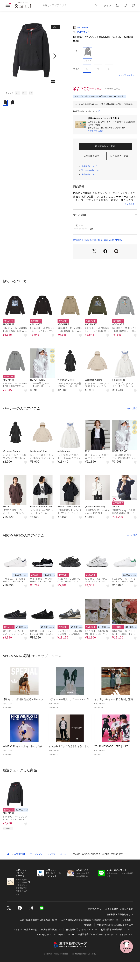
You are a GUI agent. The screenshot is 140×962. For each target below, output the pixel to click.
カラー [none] (76, 51)
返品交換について (89, 174)
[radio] (87, 54)
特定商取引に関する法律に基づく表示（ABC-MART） (98, 240)
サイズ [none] (76, 68)
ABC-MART (82, 27)
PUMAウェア (83, 32)
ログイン (106, 5)
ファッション (36, 854)
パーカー (64, 854)
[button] (31, 56)
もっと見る (129, 204)
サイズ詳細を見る (127, 75)
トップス (51, 854)
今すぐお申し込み (95, 131)
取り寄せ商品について (91, 170)
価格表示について (89, 166)
